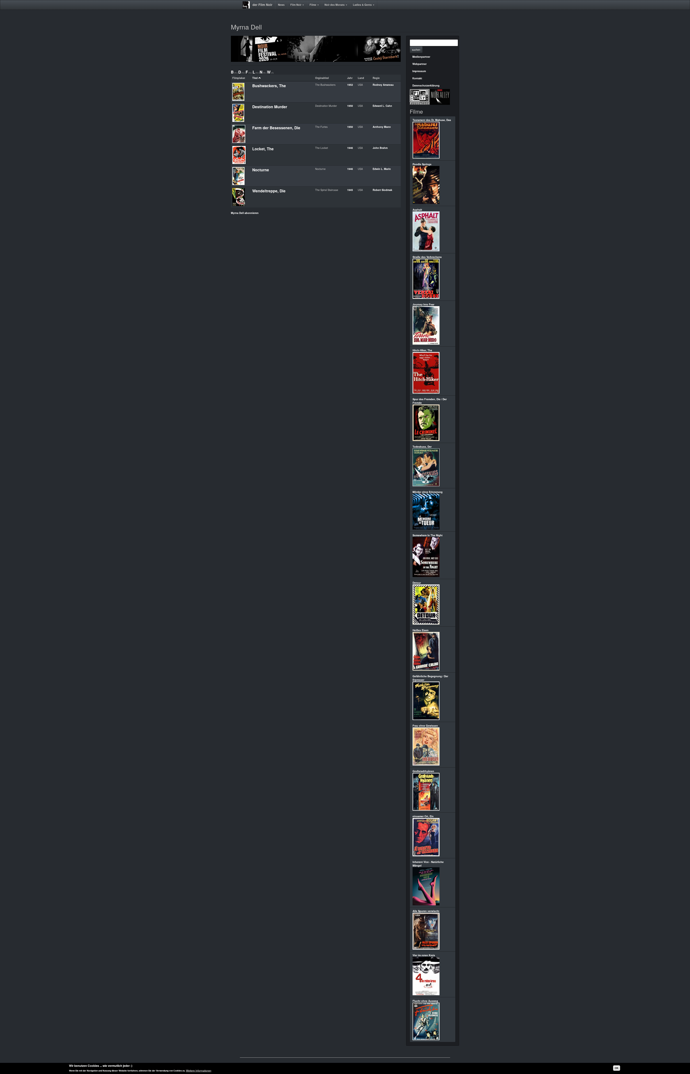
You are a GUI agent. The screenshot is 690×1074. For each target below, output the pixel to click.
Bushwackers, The (269, 85)
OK (616, 1068)
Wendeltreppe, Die (269, 190)
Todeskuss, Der (422, 446)
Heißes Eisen (421, 630)
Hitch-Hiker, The (422, 350)
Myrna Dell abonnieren (245, 213)
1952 (350, 84)
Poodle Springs (422, 164)
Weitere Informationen (198, 1070)
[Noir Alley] (440, 96)
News (281, 4)
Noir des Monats (335, 4)
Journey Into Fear (423, 304)
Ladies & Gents (362, 4)
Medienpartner (421, 56)
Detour (417, 582)
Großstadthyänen (423, 771)
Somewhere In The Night (428, 535)
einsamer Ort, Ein (423, 816)
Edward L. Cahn (382, 106)
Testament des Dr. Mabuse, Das (432, 120)
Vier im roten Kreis (424, 955)
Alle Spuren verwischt (426, 911)
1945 (350, 190)
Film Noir (296, 4)
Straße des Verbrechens (427, 257)
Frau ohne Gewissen (425, 725)
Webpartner (419, 64)
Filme (313, 4)
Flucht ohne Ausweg (425, 1001)
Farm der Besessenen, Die (276, 127)
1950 (350, 106)
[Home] (247, 4)
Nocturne (260, 169)
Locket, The (263, 148)
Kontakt (417, 78)
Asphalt (417, 209)
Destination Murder (269, 106)
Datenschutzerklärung (426, 85)
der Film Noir (262, 4)
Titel (255, 78)
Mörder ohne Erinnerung (428, 492)
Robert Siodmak (382, 190)
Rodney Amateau (383, 84)
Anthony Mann (382, 127)
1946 (350, 148)
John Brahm (380, 148)
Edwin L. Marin (382, 169)
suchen (416, 49)
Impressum (419, 71)
